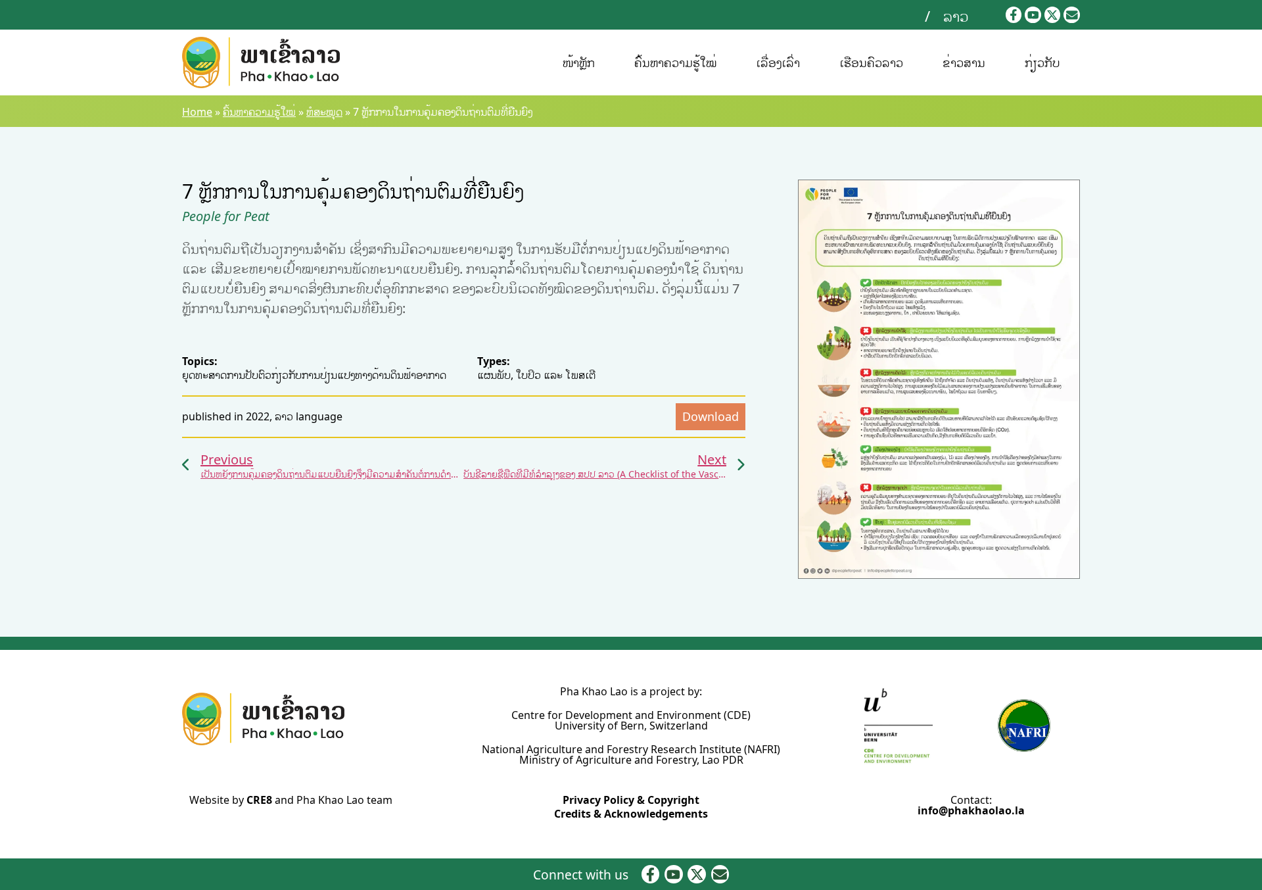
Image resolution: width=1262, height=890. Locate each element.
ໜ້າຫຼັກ (579, 62)
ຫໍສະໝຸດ (324, 112)
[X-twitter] (1052, 15)
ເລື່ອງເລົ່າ (778, 62)
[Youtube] (1033, 15)
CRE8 (259, 800)
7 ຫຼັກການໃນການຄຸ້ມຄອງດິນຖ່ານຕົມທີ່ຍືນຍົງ (353, 191)
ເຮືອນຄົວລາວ (871, 62)
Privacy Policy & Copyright (631, 800)
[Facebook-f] (1014, 15)
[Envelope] (1071, 15)
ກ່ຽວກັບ (1042, 62)
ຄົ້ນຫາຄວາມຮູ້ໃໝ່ (675, 62)
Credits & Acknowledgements (631, 813)
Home (197, 112)
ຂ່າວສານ (964, 62)
